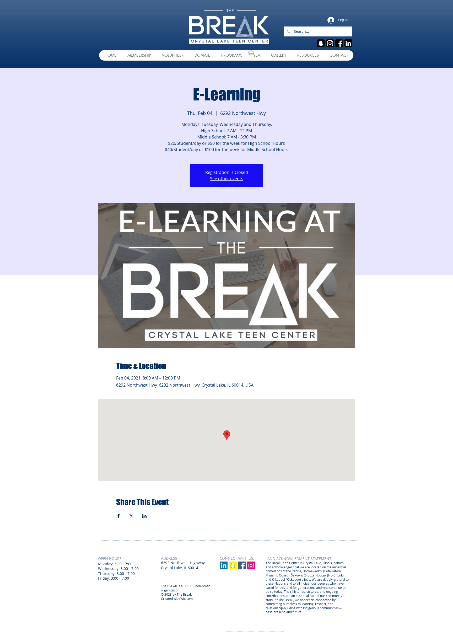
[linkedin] (348, 43)
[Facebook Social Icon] (242, 565)
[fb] (339, 43)
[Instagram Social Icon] (251, 565)
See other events (226, 178)
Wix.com (186, 598)
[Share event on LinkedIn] (144, 516)
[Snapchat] (233, 565)
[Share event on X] (131, 516)
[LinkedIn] (224, 565)
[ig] (330, 43)
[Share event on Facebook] (118, 516)
